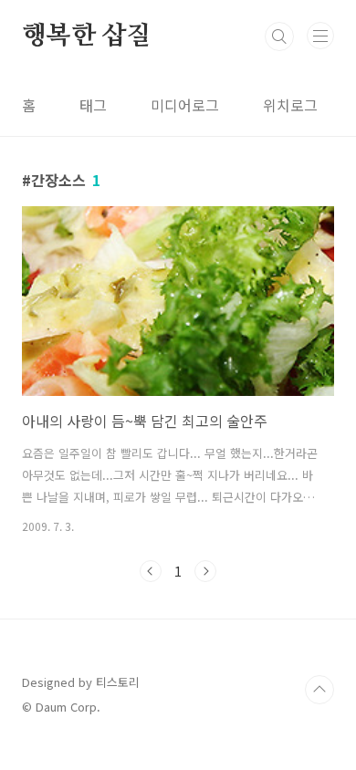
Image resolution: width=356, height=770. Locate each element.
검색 (279, 36)
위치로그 (290, 105)
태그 (93, 105)
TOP (319, 689)
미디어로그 (185, 105)
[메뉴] (320, 35)
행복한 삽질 (87, 36)
